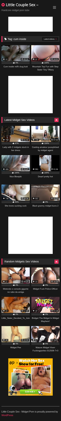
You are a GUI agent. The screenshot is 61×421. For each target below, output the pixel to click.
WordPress (7, 415)
